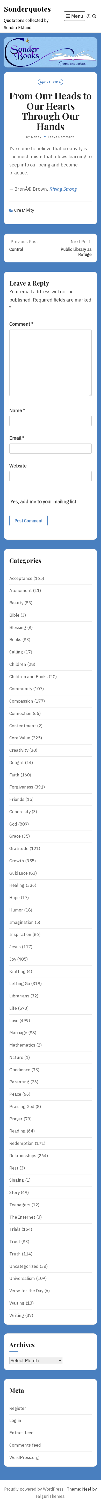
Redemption (21, 1143)
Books (15, 639)
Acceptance (20, 578)
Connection (20, 713)
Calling (16, 652)
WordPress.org (24, 1457)
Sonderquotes (27, 8)
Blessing (17, 627)
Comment (21, 324)
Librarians (19, 996)
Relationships (22, 1155)
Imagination (21, 922)
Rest (13, 1168)
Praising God (21, 1106)
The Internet (22, 1217)
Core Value (19, 738)
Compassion (21, 701)
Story (14, 1192)
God (13, 824)
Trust (14, 1241)
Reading (17, 1131)
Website (18, 466)
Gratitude (18, 848)
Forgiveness (21, 787)
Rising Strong (63, 189)
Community (20, 689)
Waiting (17, 1303)
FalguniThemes (50, 1496)
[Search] (94, 16)
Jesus (15, 947)
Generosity (20, 812)
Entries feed (21, 1433)
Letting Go (19, 983)
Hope (14, 897)
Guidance (18, 873)
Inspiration (20, 934)
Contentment (22, 726)
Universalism (22, 1278)
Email (16, 438)
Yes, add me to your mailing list (42, 501)
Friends (16, 799)
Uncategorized (24, 1266)
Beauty (16, 603)
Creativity (24, 210)
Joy (12, 959)
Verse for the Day (26, 1291)
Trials (14, 1229)
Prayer (16, 1119)
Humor (16, 910)
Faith (14, 775)
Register (17, 1408)
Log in (15, 1420)
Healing (17, 885)
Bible (14, 615)
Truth (15, 1254)
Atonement (20, 590)
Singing (16, 1180)
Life (13, 1008)
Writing (16, 1315)
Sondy (36, 137)
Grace (15, 836)
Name (17, 410)
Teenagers (19, 1205)
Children (17, 664)
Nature (16, 1057)
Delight (16, 762)
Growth (16, 861)
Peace (15, 1094)
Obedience (19, 1070)
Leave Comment (61, 137)
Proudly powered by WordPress (33, 1489)
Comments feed (25, 1445)
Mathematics (22, 1045)
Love (13, 1020)
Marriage (18, 1032)
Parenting (19, 1082)
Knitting (17, 971)
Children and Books (28, 676)
